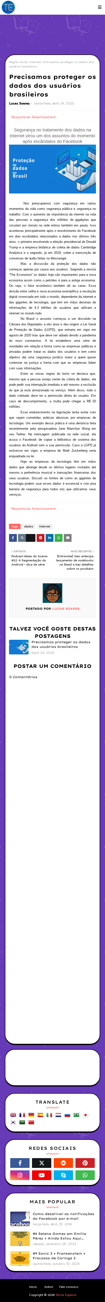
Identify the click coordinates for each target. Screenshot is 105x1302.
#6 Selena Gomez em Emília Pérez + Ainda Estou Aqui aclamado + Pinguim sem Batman (59, 1236)
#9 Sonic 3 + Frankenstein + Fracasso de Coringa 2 (59, 1255)
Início (33, 1287)
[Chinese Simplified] (32, 1124)
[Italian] (50, 1116)
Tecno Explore (66, 1295)
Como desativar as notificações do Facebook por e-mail (63, 1216)
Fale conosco (68, 1287)
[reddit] (63, 1163)
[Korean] (14, 1124)
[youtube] (41, 1175)
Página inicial (18, 62)
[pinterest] (85, 1163)
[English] (14, 1116)
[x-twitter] (41, 1163)
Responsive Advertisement (33, 117)
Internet (35, 62)
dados (28, 526)
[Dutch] (59, 1116)
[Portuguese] (77, 1116)
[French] (23, 1116)
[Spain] (41, 1116)
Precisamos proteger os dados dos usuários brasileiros (61, 644)
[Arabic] (23, 1124)
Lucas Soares (19, 103)
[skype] (63, 1175)
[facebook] (20, 1163)
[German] (32, 1116)
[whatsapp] (85, 1175)
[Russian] (68, 1116)
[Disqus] (52, 850)
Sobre (48, 1287)
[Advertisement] (55, 34)
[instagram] (20, 1175)
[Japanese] (86, 1116)
